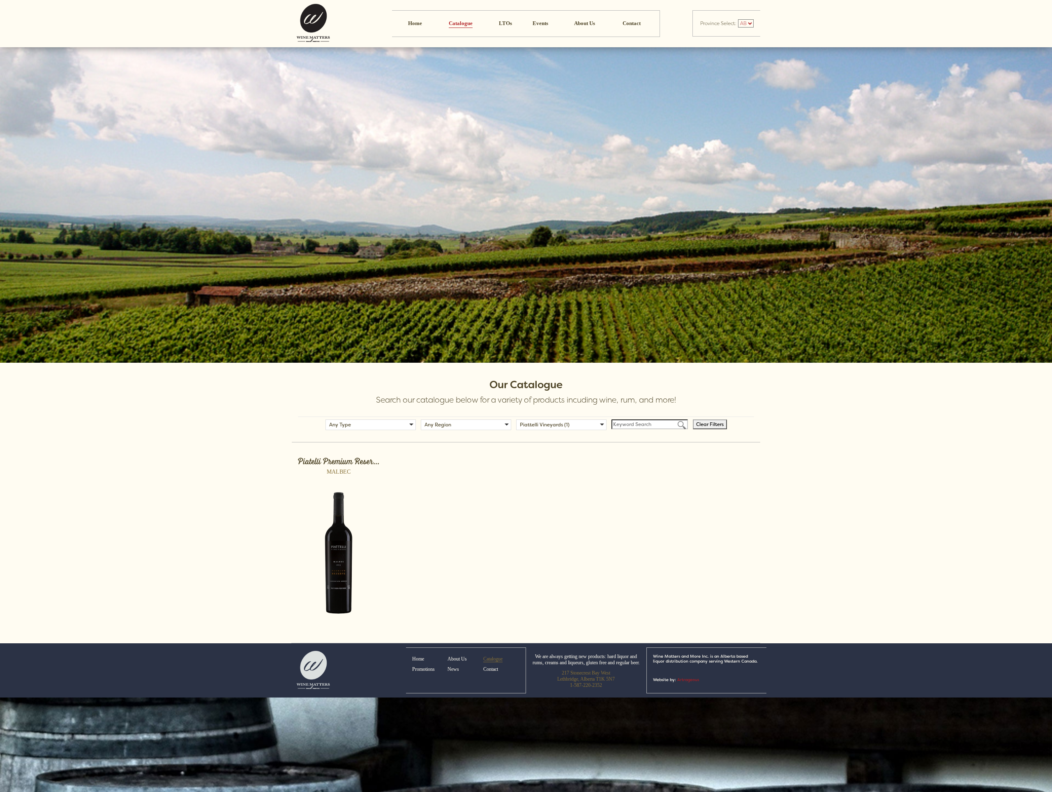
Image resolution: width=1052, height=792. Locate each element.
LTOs (505, 23)
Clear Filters (710, 424)
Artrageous (688, 679)
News (453, 669)
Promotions (423, 669)
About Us (584, 23)
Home (415, 23)
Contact (632, 23)
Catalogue (461, 23)
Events (540, 23)
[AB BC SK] (745, 23)
